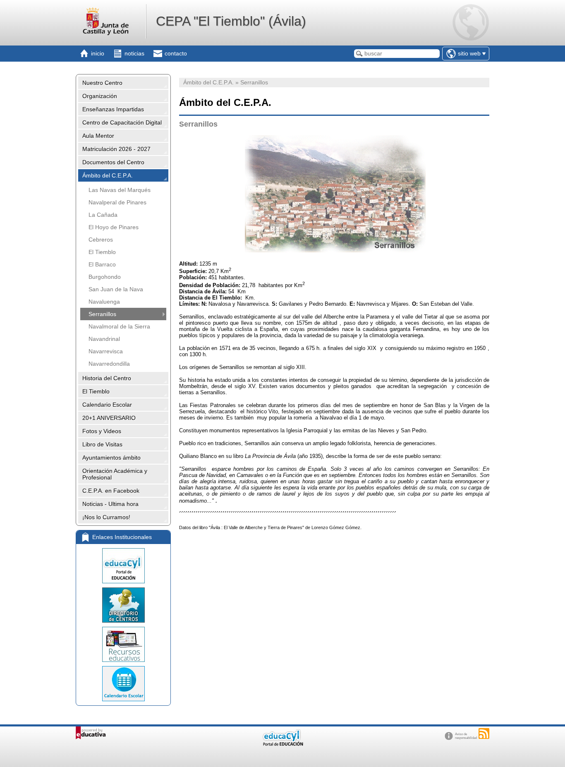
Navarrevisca (106, 351)
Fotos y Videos (101, 431)
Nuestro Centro (102, 82)
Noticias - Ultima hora (110, 504)
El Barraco (102, 264)
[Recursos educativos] (123, 644)
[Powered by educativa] (91, 732)
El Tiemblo (102, 252)
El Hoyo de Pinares (114, 227)
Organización (99, 96)
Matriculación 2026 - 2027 (116, 149)
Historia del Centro (106, 378)
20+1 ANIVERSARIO (109, 418)
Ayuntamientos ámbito (111, 457)
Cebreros (101, 239)
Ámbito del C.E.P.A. (107, 175)
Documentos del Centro (113, 162)
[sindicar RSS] (484, 733)
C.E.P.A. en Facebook (110, 490)
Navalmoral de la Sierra (119, 326)
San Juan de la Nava (116, 289)
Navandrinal (104, 339)
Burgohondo (105, 276)
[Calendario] (123, 683)
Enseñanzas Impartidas (113, 109)
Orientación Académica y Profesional (114, 474)
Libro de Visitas (102, 444)
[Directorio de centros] (123, 605)
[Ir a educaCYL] (282, 744)
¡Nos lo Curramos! (106, 517)
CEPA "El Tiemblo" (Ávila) (231, 21)
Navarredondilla (109, 363)
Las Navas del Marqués (120, 190)
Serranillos (102, 314)
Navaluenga (104, 301)
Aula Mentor (98, 135)
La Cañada (103, 214)
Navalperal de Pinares (117, 202)
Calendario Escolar (107, 404)
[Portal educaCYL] (123, 565)
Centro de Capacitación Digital (122, 122)
